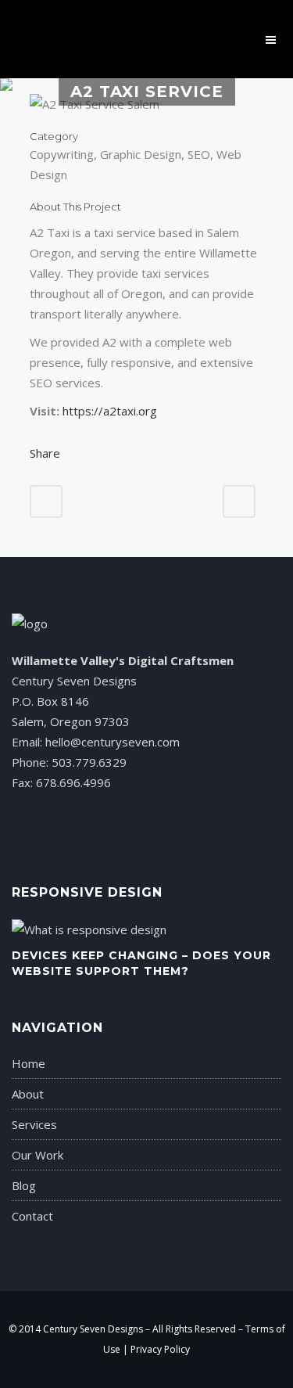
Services (34, 1124)
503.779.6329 (89, 762)
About (28, 1094)
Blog (24, 1185)
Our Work (37, 1155)
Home (28, 1063)
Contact (32, 1216)
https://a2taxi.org (110, 411)
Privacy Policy (160, 1349)
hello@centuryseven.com (112, 742)
